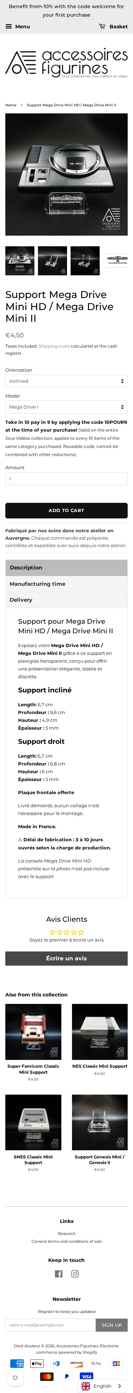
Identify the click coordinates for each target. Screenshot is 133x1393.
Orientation (18, 370)
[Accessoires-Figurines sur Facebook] (59, 1275)
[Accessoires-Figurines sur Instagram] (75, 1275)
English (102, 1386)
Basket (118, 26)
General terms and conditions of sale (67, 1241)
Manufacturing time (37, 583)
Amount (14, 467)
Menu (22, 26)
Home (10, 105)
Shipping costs (54, 346)
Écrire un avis (66, 958)
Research (67, 1233)
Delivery (21, 599)
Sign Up (112, 1325)
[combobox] (102, 1386)
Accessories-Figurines (77, 1345)
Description (26, 567)
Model (12, 396)
